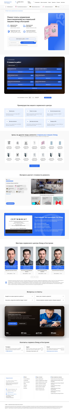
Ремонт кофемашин (39, 378)
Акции (49, 2)
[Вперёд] (64, 7)
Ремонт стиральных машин (41, 383)
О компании (37, 2)
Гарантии (54, 2)
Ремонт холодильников (40, 389)
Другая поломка (47, 97)
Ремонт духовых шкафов (40, 386)
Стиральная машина (48, 6)
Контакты (63, 2)
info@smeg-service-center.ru (52, 351)
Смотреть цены (22, 323)
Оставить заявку (12, 323)
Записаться (20, 71)
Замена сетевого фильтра (40, 81)
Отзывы (58, 2)
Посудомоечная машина (21, 6)
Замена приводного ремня (13, 75)
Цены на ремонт (44, 2)
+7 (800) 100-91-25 (20, 2)
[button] (32, 277)
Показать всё (34, 88)
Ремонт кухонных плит (40, 388)
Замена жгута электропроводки (14, 81)
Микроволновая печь (35, 6)
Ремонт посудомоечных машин (41, 380)
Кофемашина (9, 6)
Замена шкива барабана (40, 75)
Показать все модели (34, 165)
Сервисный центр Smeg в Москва (57, 378)
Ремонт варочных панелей (41, 385)
